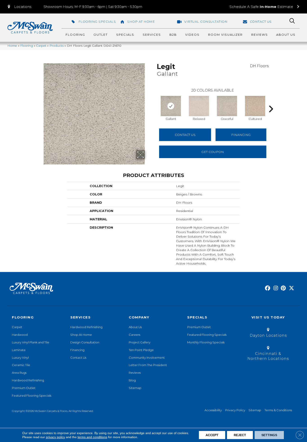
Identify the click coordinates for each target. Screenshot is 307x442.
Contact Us (185, 135)
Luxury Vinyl (20, 357)
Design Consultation (84, 342)
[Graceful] (227, 106)
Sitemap (135, 388)
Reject (240, 435)
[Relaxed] (199, 106)
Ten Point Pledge (141, 350)
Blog (132, 380)
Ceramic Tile (21, 365)
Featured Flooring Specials (31, 395)
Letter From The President (148, 365)
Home (12, 45)
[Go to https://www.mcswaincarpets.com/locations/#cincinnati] (268, 354)
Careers (134, 334)
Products (56, 45)
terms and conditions (92, 437)
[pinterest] (282, 288)
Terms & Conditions (278, 410)
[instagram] (274, 288)
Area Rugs (19, 372)
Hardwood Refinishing (28, 380)
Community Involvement (147, 357)
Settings (269, 435)
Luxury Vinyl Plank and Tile (30, 342)
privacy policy (55, 437)
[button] (19, 6)
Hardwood (20, 334)
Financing (77, 350)
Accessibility (213, 410)
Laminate (19, 350)
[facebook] (267, 288)
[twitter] (290, 288)
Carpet (41, 45)
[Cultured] (255, 106)
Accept (212, 435)
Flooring (26, 45)
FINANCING (241, 135)
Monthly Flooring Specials (206, 342)
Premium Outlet (24, 388)
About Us (135, 327)
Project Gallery (139, 342)
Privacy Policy (235, 410)
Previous (154, 102)
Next (270, 102)
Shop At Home (81, 334)
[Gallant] (171, 106)
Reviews (135, 372)
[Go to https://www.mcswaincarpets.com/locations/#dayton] (268, 333)
